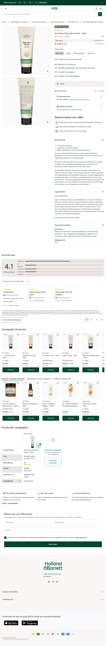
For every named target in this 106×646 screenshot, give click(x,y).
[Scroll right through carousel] (102, 352)
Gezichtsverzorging (39, 22)
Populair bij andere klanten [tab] (13, 379)
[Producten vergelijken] (53, 440)
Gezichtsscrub (73, 22)
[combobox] (50, 14)
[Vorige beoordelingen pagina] (81, 319)
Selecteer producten (53, 462)
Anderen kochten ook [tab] (62, 379)
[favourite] (18, 335)
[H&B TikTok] (57, 581)
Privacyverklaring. (81, 537)
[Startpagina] (54, 8)
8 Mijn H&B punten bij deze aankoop (68, 59)
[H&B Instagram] (49, 581)
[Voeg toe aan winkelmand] (38, 445)
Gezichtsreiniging (56, 22)
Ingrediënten (60, 192)
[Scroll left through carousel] (3, 352)
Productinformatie (62, 225)
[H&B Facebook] (53, 581)
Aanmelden (53, 544)
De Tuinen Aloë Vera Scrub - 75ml (31, 451)
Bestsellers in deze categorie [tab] (39, 379)
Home (4, 22)
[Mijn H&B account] (96, 8)
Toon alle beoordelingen (12, 320)
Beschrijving (60, 140)
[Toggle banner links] (101, 2)
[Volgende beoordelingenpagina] (102, 319)
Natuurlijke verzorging (19, 22)
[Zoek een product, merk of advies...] (100, 14)
